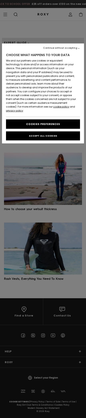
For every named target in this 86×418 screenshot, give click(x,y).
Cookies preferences (43, 124)
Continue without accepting (60, 47)
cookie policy (61, 106)
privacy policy (14, 110)
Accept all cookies (43, 135)
